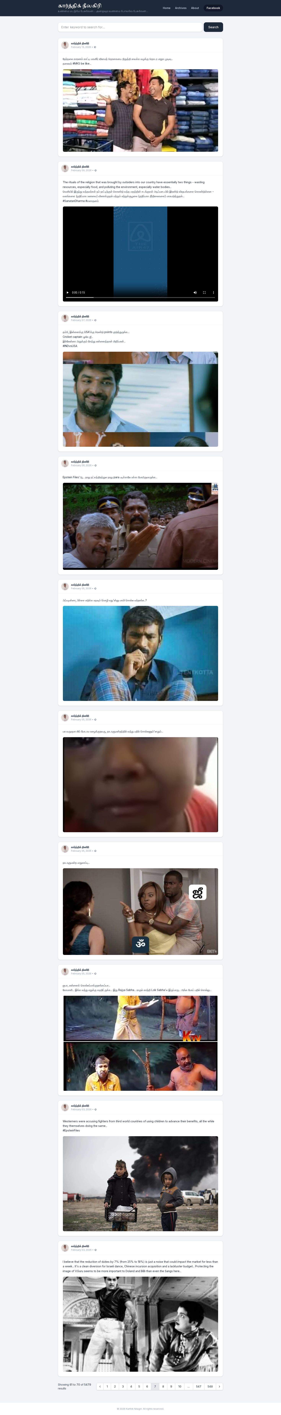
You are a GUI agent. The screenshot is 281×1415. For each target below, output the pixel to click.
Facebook (213, 8)
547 (198, 1386)
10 (179, 1386)
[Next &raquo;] (219, 1386)
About (195, 8)
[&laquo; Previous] (100, 1386)
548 (210, 1386)
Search (213, 27)
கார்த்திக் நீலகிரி (80, 6)
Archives (181, 8)
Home (167, 8)
